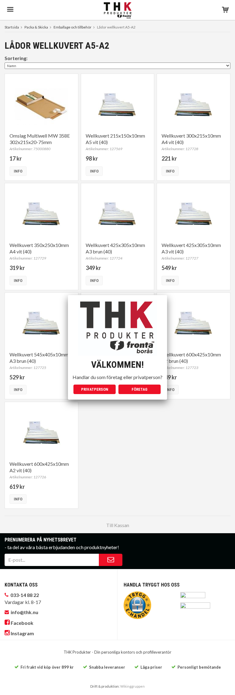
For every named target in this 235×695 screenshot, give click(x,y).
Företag (139, 389)
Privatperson (94, 389)
